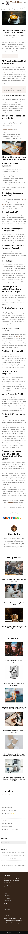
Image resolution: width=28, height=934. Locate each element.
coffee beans (11, 502)
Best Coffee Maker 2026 (7, 807)
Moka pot (4, 204)
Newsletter (7, 895)
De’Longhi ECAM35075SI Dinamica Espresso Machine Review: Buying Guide (14, 779)
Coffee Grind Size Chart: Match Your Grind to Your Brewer (14, 862)
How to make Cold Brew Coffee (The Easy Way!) (14, 731)
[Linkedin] (9, 518)
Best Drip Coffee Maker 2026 (8, 820)
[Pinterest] (12, 518)
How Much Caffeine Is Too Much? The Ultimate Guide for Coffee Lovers (14, 708)
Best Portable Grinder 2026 (7, 826)
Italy (5, 72)
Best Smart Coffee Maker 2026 (8, 816)
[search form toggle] (25, 3)
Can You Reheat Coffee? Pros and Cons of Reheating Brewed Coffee (14, 627)
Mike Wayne (7, 35)
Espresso (18, 336)
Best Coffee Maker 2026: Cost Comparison (14, 684)
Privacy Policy (8, 898)
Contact (6, 893)
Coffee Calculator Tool (9, 900)
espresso (16, 72)
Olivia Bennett (8, 912)
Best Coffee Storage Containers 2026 (10, 829)
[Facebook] (3, 518)
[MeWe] (14, 518)
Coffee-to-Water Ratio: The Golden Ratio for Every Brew (13, 865)
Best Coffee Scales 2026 (7, 832)
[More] (20, 518)
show (14, 56)
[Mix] (16, 518)
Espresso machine (7, 129)
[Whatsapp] (18, 518)
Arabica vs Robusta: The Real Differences (10, 858)
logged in (10, 794)
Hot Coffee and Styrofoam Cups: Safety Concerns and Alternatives (14, 754)
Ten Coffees (16, 2)
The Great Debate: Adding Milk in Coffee (14, 603)
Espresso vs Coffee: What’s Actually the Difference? (13, 855)
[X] (5, 518)
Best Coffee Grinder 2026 (7, 823)
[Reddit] (7, 518)
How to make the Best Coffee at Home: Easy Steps (14, 580)
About (6, 907)
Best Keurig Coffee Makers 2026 (9, 810)
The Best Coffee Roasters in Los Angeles (14, 661)
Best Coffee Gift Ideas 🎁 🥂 (8, 813)
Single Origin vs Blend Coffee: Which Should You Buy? (13, 852)
